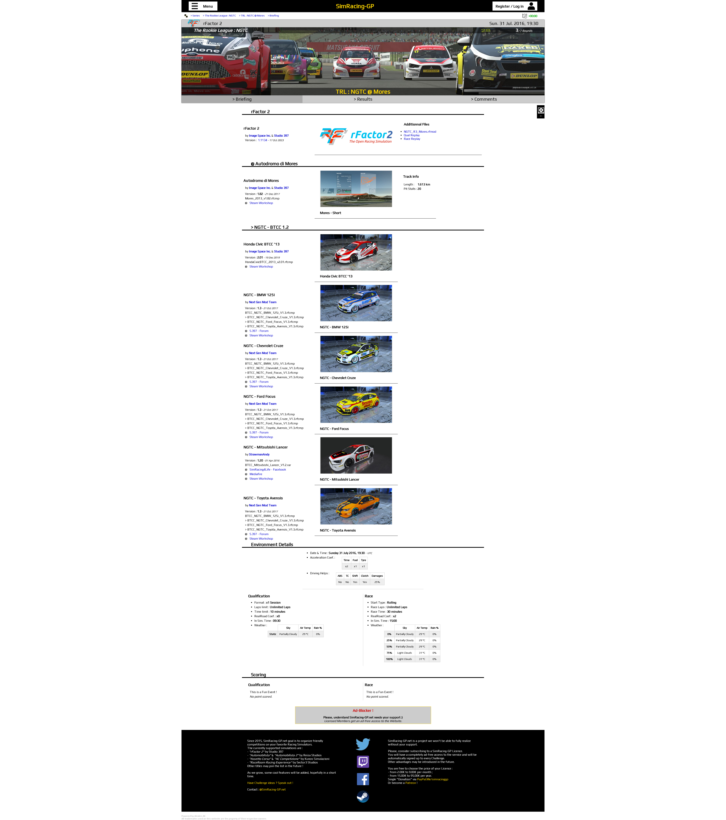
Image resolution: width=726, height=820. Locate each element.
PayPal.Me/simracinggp (432, 779)
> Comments (484, 99)
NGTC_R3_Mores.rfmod (420, 131)
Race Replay (412, 139)
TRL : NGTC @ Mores (363, 91)
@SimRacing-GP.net (273, 789)
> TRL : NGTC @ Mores (252, 15)
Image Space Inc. (260, 135)
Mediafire (256, 474)
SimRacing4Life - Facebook (268, 469)
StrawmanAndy (259, 454)
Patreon (410, 783)
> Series (195, 15)
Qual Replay (412, 135)
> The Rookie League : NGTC (219, 15)
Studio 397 (281, 135)
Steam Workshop (261, 203)
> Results (363, 99)
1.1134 (262, 140)
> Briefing (273, 15)
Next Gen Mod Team (262, 302)
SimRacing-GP (355, 5)
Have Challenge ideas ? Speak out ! (270, 783)
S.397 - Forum (259, 331)
